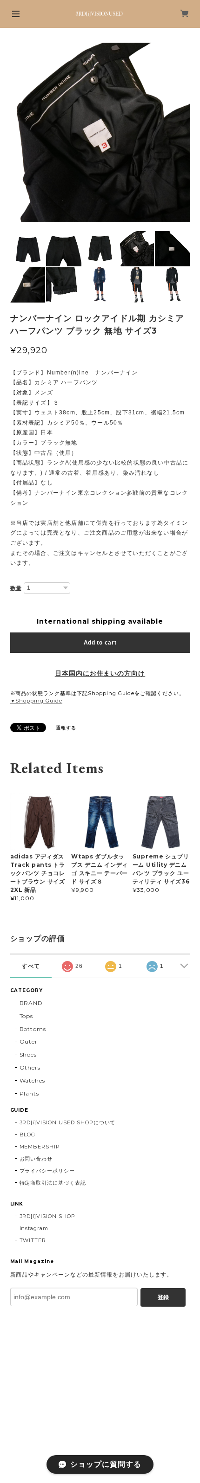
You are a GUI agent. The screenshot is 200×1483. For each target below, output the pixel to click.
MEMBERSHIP (40, 1146)
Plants (30, 1093)
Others (30, 1067)
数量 (16, 588)
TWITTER (33, 1240)
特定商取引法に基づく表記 (53, 1183)
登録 (163, 1297)
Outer (29, 1041)
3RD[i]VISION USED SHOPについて (68, 1122)
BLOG (28, 1134)
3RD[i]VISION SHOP (47, 1216)
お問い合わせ (36, 1158)
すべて (31, 966)
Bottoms (33, 1028)
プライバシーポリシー (47, 1170)
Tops (26, 1015)
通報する (66, 728)
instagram (34, 1228)
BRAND (31, 1002)
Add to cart (100, 642)
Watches (33, 1080)
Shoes (28, 1054)
